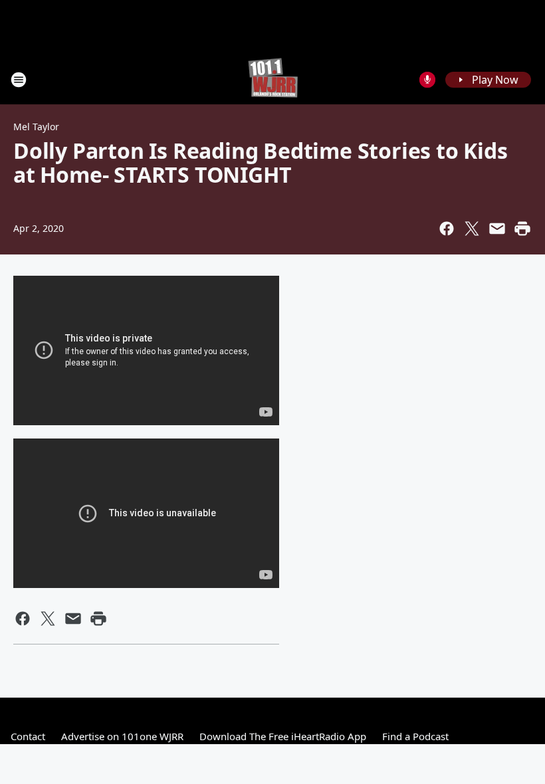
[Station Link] (273, 79)
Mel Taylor (36, 126)
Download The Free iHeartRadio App (282, 736)
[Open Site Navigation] (19, 80)
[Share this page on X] (472, 228)
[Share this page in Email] (497, 228)
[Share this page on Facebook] (446, 228)
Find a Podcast (415, 736)
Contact (28, 736)
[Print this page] (522, 228)
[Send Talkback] (427, 80)
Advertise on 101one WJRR (122, 736)
